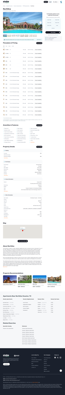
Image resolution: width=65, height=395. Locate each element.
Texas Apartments (47, 357)
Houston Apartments (17, 5)
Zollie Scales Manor (21, 284)
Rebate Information (35, 361)
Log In (50, 1)
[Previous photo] (5, 22)
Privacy (45, 367)
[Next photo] (40, 22)
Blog (32, 363)
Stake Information (35, 382)
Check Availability (38, 49)
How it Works (34, 357)
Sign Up (45, 1)
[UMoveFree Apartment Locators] (6, 355)
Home (4, 5)
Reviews (45, 363)
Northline (7, 9)
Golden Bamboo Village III (7, 284)
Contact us (6, 364)
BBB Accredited (46, 371)
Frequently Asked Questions (37, 359)
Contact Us (34, 367)
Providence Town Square (52, 284)
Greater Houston (9, 5)
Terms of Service (47, 365)
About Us (45, 359)
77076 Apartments (26, 5)
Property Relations (35, 365)
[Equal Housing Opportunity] (16, 355)
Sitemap (45, 369)
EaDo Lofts (35, 284)
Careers (45, 361)
